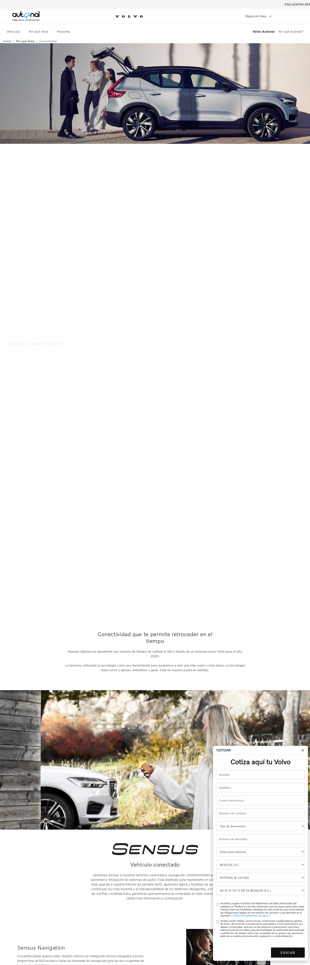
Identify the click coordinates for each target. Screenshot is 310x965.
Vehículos (14, 31)
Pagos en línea (256, 16)
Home (7, 41)
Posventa (64, 31)
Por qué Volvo (39, 31)
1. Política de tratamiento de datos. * (250, 915)
